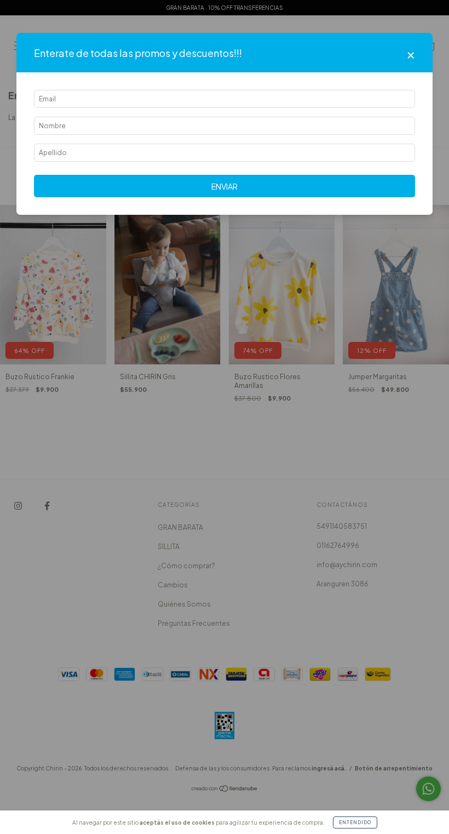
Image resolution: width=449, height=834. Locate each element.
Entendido (355, 822)
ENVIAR (224, 186)
